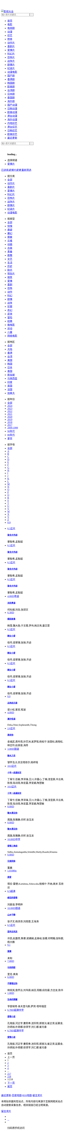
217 (9, 1074)
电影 (9, 24)
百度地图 (17, 1095)
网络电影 (12, 336)
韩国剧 (11, 83)
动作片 (11, 42)
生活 (9, 262)
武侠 (9, 314)
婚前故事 (11, 619)
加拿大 (11, 393)
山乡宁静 (11, 915)
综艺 (9, 35)
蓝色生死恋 (12, 932)
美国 (9, 360)
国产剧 (11, 75)
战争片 (11, 61)
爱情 (9, 281)
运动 (9, 328)
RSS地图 (27, 1095)
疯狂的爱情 (12, 898)
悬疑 (9, 229)
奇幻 (9, 310)
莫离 (9, 951)
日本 (9, 367)
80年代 (11, 435)
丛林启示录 (12, 703)
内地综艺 (12, 123)
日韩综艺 (12, 130)
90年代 (11, 431)
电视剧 (11, 28)
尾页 (9, 1086)
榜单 (9, 39)
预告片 (11, 273)
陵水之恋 (11, 756)
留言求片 (37, 1095)
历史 (9, 266)
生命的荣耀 (12, 999)
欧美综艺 (12, 134)
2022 (9, 411)
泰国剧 (11, 97)
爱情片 (11, 50)
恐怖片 (11, 57)
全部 (9, 179)
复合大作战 (12, 535)
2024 (9, 405)
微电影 (11, 325)
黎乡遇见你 (12, 813)
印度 (9, 382)
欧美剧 (11, 86)
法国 (9, 389)
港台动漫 (12, 116)
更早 (9, 438)
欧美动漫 (12, 112)
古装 (9, 248)
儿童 (9, 332)
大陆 (9, 349)
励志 (9, 270)
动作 (9, 292)
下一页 (11, 1083)
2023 (9, 408)
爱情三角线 (12, 846)
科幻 (9, 295)
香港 (9, 353)
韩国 (9, 364)
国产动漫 (12, 105)
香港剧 (11, 79)
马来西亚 (12, 378)
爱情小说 (11, 1016)
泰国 (9, 371)
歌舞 (9, 255)
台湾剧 (11, 90)
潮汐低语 (11, 719)
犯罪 (9, 306)
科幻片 (11, 53)
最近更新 (12, 138)
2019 (9, 419)
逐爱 (9, 877)
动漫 (9, 31)
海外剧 (11, 101)
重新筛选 (26, 170)
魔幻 (9, 233)
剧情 (9, 299)
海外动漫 (12, 119)
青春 (9, 251)
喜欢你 (10, 735)
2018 (9, 422)
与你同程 (11, 967)
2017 (9, 425)
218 (9, 1076)
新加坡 (11, 375)
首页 (9, 21)
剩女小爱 (11, 636)
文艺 (9, 259)
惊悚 (9, 226)
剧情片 (11, 64)
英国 (9, 385)
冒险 (9, 317)
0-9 (9, 522)
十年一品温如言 (14, 772)
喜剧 (9, 284)
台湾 (9, 356)
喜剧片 (11, 46)
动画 (9, 244)
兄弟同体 (11, 861)
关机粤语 (11, 603)
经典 (9, 321)
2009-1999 (12, 427)
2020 (9, 416)
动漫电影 (12, 72)
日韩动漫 (12, 108)
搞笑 (9, 277)
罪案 (9, 237)
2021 (9, 414)
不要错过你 (12, 983)
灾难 (9, 240)
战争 (9, 303)
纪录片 (11, 68)
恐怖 (9, 288)
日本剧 (11, 94)
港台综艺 (12, 127)
